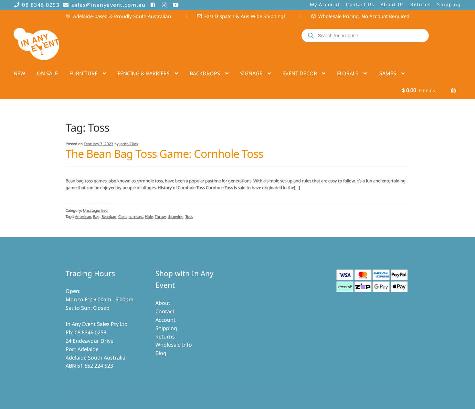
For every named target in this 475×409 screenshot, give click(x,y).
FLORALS (347, 73)
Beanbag (108, 216)
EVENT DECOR (299, 73)
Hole (149, 216)
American (83, 216)
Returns (420, 4)
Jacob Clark (129, 143)
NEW (19, 73)
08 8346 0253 (40, 4)
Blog (160, 353)
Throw (160, 216)
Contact (164, 311)
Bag (96, 216)
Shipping (449, 4)
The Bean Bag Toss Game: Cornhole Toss (164, 153)
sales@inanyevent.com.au (108, 4)
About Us (392, 4)
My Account (325, 4)
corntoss (136, 216)
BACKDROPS (205, 73)
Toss (189, 216)
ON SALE (47, 73)
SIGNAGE (251, 73)
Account (165, 319)
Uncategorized (95, 210)
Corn (122, 216)
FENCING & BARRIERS (144, 73)
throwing (176, 216)
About (162, 303)
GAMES (387, 73)
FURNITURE (83, 73)
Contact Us (360, 4)
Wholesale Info (173, 344)
